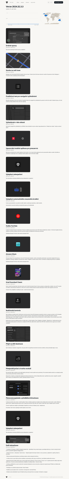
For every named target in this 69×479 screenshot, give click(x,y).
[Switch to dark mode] (49, 2)
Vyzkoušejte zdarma (58, 2)
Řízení (18, 2)
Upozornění (33, 2)
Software (27, 2)
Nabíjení (22, 2)
